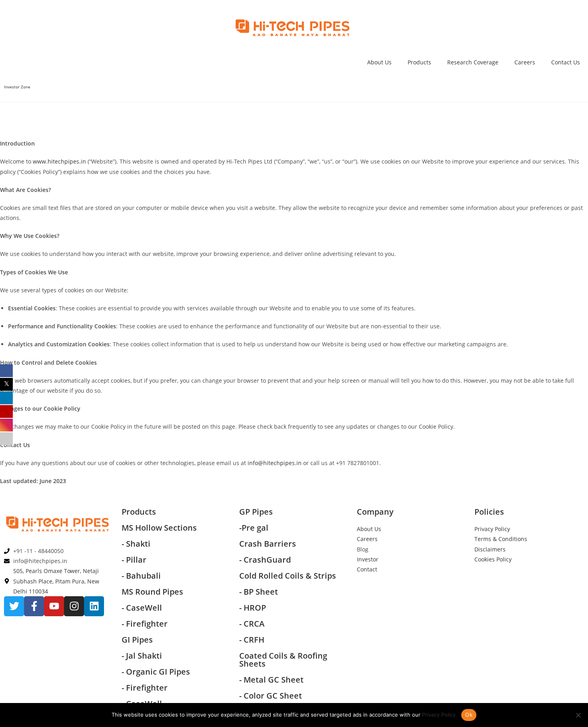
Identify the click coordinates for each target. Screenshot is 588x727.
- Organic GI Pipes (156, 671)
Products (419, 62)
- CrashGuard (266, 559)
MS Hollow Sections (159, 527)
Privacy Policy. (439, 714)
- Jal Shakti (142, 655)
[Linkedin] (94, 606)
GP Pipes (256, 511)
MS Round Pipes (152, 591)
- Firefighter (145, 623)
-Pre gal (253, 527)
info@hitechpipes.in (275, 463)
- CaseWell (143, 607)
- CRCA (251, 623)
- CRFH (251, 639)
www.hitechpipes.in (59, 161)
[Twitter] (14, 606)
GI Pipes (137, 639)
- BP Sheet (258, 591)
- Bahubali (141, 575)
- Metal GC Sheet (271, 679)
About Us (379, 62)
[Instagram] (74, 606)
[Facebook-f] (34, 606)
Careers (524, 62)
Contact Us (565, 62)
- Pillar (134, 559)
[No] (578, 715)
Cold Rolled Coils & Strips (287, 575)
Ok (468, 714)
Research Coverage (472, 62)
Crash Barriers (267, 543)
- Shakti (136, 543)
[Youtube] (54, 606)
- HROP (252, 607)
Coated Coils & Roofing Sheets (283, 659)
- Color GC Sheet (270, 695)
